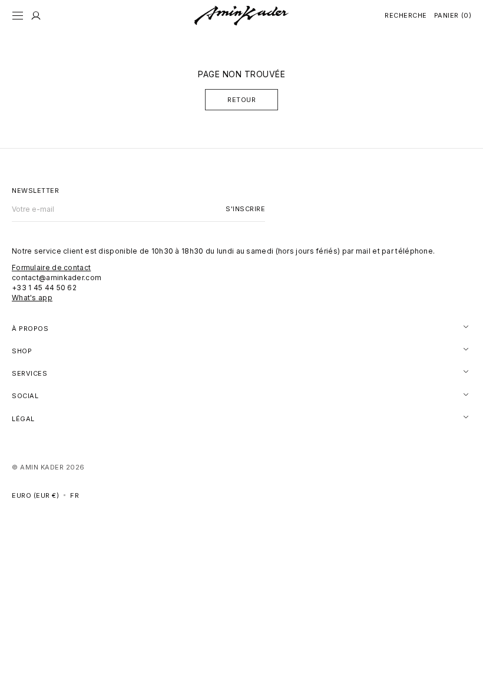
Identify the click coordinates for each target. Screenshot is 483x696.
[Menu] (36, 16)
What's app (32, 297)
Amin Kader (42, 467)
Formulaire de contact (51, 267)
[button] (18, 16)
